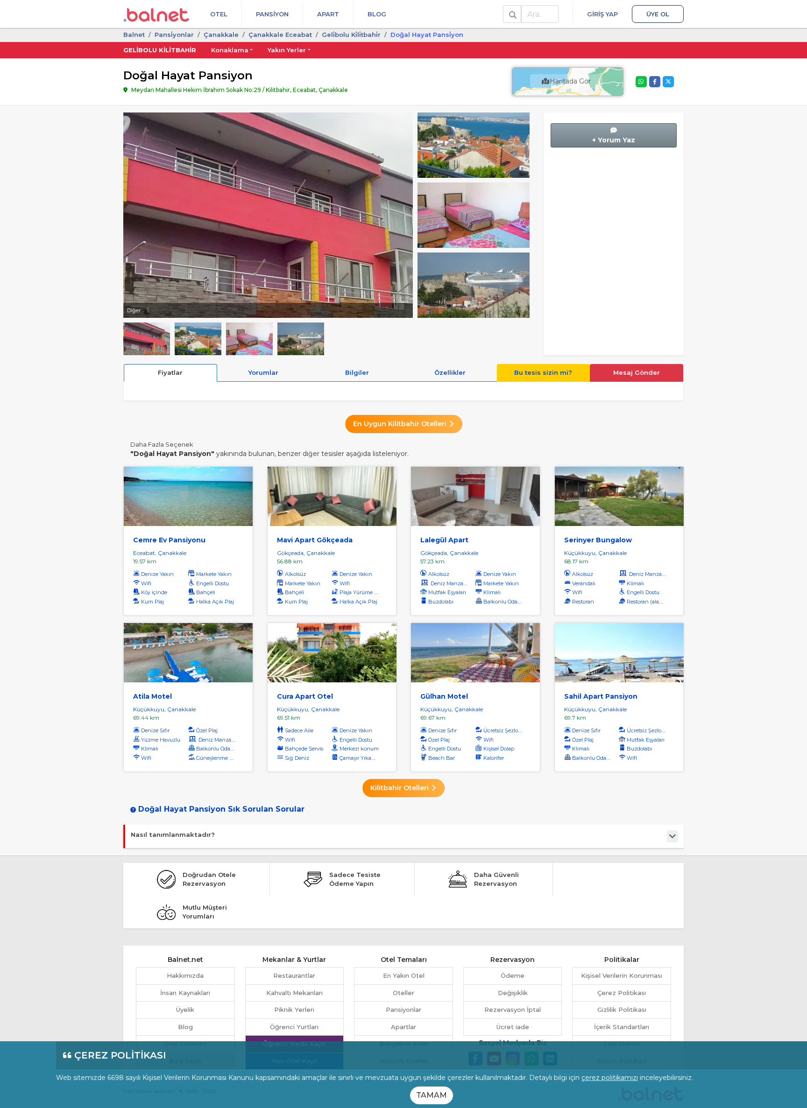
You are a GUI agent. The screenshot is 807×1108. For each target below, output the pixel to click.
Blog (377, 14)
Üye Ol (657, 14)
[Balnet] (156, 14)
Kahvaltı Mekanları (294, 992)
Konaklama (229, 50)
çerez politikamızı (609, 1077)
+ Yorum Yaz (613, 140)
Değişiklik (513, 992)
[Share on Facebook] (654, 81)
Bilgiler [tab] (357, 372)
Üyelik (185, 1009)
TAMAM (431, 1095)
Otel (218, 14)
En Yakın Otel (404, 975)
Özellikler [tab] (450, 372)
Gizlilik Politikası (621, 1009)
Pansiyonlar (403, 1009)
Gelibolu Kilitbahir (159, 50)
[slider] (474, 144)
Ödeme (512, 975)
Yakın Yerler (287, 50)
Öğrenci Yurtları (294, 1027)
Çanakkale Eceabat (280, 34)
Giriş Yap (602, 14)
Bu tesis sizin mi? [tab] (543, 372)
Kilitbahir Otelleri (400, 788)
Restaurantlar (294, 975)
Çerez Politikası (621, 992)
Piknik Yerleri (294, 1009)
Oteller (403, 992)
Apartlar (403, 1027)
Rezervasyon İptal (512, 1009)
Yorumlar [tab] (263, 372)
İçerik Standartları (621, 1027)
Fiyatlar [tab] (170, 372)
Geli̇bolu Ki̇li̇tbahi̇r (351, 34)
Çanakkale (221, 34)
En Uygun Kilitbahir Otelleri (400, 424)
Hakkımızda (185, 975)
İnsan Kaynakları (185, 992)
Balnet (134, 34)
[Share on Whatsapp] (641, 81)
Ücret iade (512, 1027)
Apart (328, 14)
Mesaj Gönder (636, 372)
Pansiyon (272, 14)
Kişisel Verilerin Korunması (621, 975)
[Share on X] (668, 81)
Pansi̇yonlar (174, 34)
